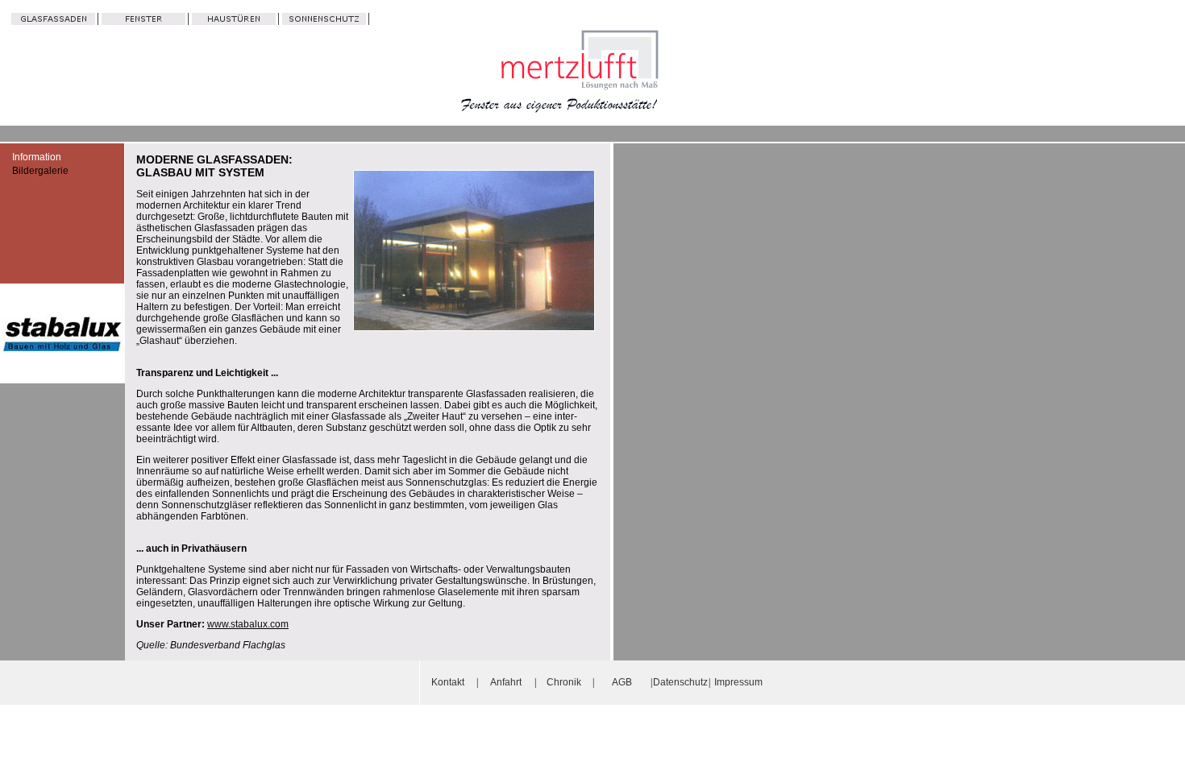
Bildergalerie (40, 170)
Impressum (738, 682)
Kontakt (447, 682)
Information (36, 157)
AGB (622, 682)
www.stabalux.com (248, 624)
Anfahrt (506, 682)
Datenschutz (680, 682)
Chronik (564, 682)
